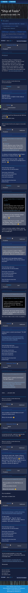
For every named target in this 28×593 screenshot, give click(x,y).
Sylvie (16, 26)
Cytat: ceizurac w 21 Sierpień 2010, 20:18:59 (13, 194)
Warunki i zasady (13, 586)
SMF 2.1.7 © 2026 (10, 589)
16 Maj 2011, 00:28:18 (6, 550)
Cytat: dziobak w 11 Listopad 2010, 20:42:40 (13, 479)
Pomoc (8, 586)
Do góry (3, 577)
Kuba (7, 545)
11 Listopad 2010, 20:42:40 (7, 409)
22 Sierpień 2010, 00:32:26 (7, 290)
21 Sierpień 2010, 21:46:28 (7, 243)
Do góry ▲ (19, 586)
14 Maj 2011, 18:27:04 (6, 508)
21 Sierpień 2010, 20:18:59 (7, 134)
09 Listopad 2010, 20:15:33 (7, 370)
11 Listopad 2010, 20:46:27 (7, 431)
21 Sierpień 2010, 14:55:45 (7, 112)
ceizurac (8, 129)
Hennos (8, 105)
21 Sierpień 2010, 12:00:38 (7, 52)
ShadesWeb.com (17, 591)
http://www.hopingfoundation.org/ (15, 70)
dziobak (8, 404)
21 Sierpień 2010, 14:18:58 (7, 92)
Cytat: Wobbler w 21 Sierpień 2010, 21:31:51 (13, 247)
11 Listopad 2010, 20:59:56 (7, 452)
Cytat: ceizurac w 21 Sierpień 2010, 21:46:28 (13, 294)
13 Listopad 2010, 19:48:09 (7, 475)
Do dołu (3, 40)
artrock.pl (5, 55)
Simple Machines (17, 589)
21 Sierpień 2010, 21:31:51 (7, 191)
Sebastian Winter (11, 45)
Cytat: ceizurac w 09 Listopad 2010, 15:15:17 (13, 374)
